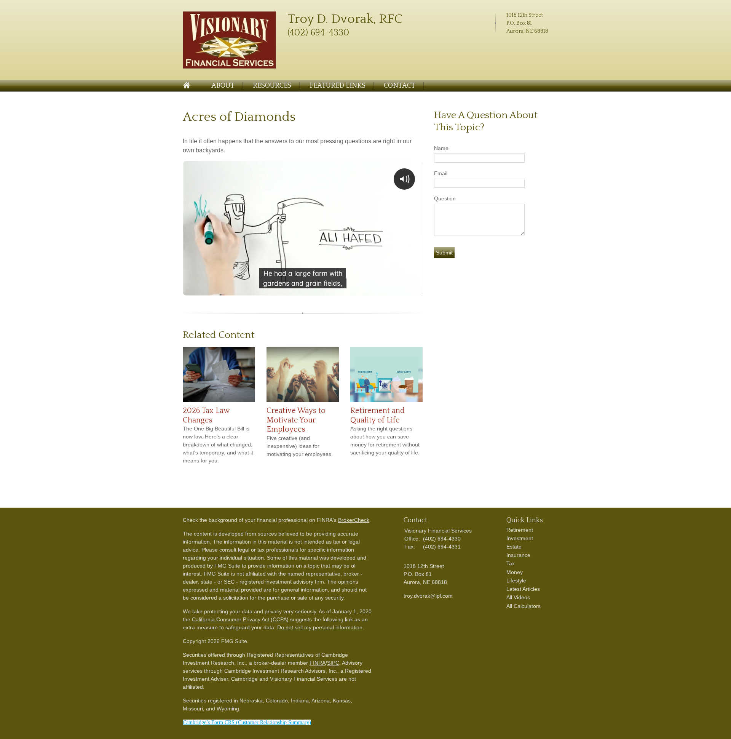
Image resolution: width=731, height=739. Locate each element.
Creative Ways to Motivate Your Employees (296, 419)
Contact (399, 86)
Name (441, 148)
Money (514, 572)
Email (440, 173)
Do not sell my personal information (319, 627)
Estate (514, 547)
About (223, 86)
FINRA (318, 663)
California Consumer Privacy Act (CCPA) (240, 619)
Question (445, 198)
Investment (519, 538)
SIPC (333, 663)
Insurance (518, 555)
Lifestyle (516, 580)
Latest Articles (523, 589)
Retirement (519, 530)
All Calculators (523, 606)
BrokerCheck (353, 520)
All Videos (518, 597)
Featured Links (338, 86)
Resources (272, 86)
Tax (510, 563)
